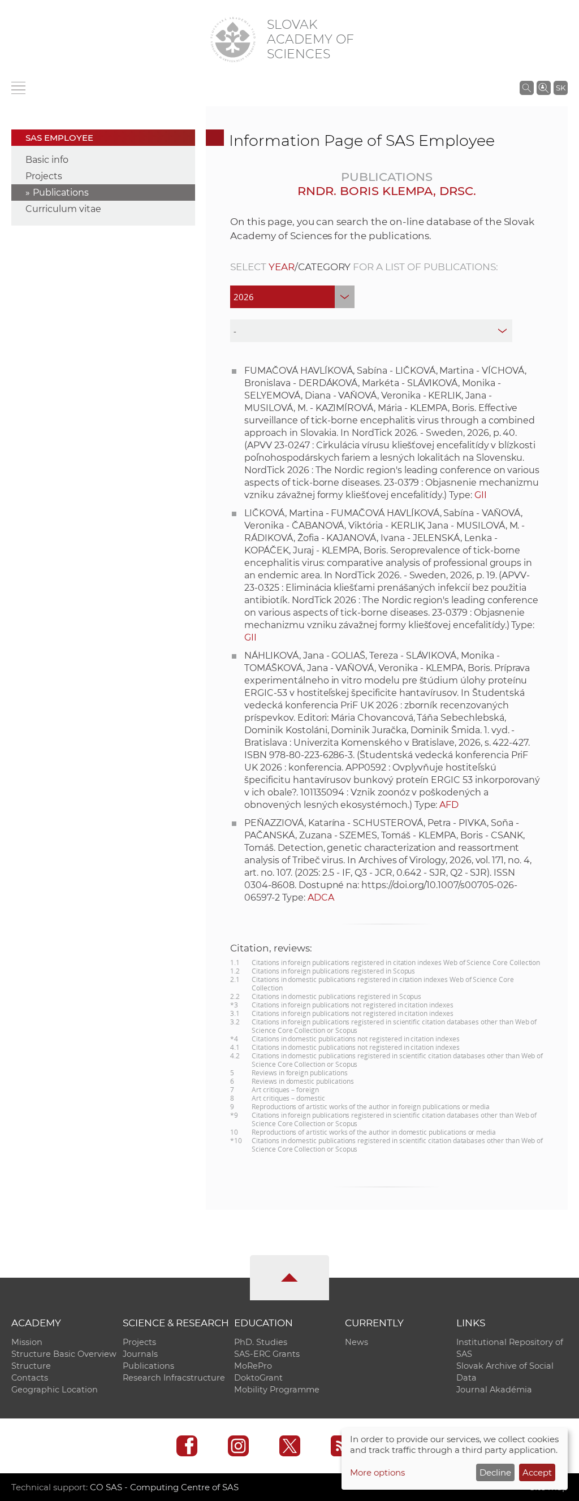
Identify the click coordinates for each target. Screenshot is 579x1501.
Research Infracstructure (174, 1378)
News (356, 1342)
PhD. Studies (260, 1342)
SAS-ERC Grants (267, 1354)
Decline (495, 1472)
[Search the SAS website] (527, 87)
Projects (43, 176)
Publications (61, 192)
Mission (26, 1342)
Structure (31, 1366)
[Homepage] (233, 39)
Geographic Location (54, 1390)
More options (377, 1472)
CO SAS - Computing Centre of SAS (164, 1487)
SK (560, 87)
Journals (140, 1354)
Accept (537, 1472)
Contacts (29, 1378)
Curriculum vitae (63, 209)
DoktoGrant (258, 1378)
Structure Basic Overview (63, 1354)
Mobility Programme (276, 1390)
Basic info (46, 159)
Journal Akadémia (494, 1390)
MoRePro (253, 1366)
